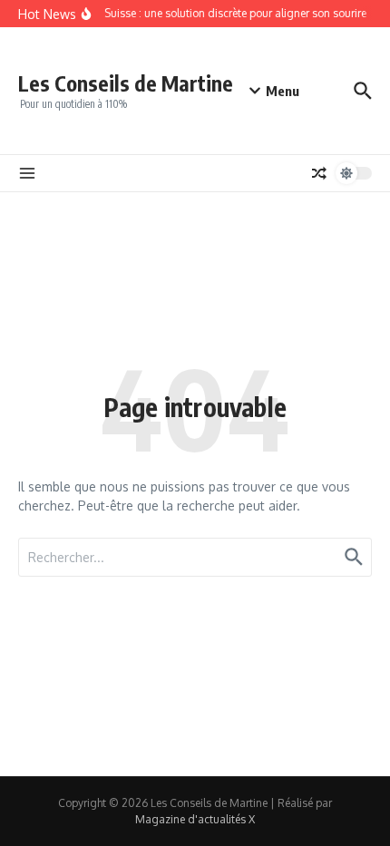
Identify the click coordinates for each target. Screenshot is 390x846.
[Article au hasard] (319, 173)
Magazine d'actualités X (195, 819)
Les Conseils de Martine (125, 83)
